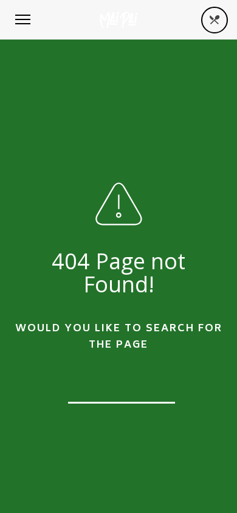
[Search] (158, 384)
